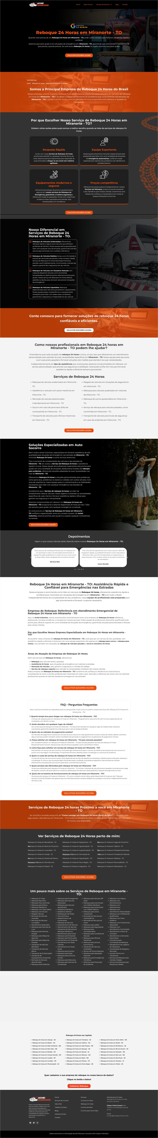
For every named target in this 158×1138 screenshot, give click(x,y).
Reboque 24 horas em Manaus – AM (78, 1055)
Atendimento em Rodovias (67, 940)
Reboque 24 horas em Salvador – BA (113, 1052)
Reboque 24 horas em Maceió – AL (78, 1052)
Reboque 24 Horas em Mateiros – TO (110, 858)
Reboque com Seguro (118, 898)
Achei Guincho (51, 94)
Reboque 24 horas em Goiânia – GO (78, 1043)
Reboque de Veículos (65, 923)
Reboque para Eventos (66, 951)
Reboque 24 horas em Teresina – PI (112, 1061)
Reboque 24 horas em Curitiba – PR (44, 1061)
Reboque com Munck (39, 912)
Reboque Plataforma (39, 907)
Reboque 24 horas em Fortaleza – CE (79, 1040)
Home (78, 4)
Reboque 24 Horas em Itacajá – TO (40, 854)
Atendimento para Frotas (67, 934)
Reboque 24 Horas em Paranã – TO (40, 866)
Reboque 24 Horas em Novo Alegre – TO (77, 862)
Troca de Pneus (63, 916)
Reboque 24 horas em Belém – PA (43, 1043)
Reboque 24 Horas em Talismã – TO (110, 846)
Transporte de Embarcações (41, 953)
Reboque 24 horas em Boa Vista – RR (44, 1049)
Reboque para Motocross (67, 960)
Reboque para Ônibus (39, 905)
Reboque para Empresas (67, 936)
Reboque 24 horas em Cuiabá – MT (44, 1058)
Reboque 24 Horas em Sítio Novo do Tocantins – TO (41, 862)
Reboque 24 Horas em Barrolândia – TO (42, 842)
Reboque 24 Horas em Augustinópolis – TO (78, 850)
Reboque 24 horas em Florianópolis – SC (45, 1064)
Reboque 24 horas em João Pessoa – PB (80, 1046)
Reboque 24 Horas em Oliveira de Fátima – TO (43, 858)
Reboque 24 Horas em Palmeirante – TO (111, 866)
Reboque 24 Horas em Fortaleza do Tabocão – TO (113, 854)
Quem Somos (88, 4)
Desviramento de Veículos (67, 927)
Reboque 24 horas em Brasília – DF (44, 1052)
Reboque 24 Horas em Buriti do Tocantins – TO (43, 846)
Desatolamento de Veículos (68, 925)
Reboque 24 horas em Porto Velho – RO (114, 1040)
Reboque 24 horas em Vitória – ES (112, 1064)
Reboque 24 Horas (38, 83)
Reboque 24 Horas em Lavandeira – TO (42, 850)
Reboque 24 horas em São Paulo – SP (113, 1058)
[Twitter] (33, 1122)
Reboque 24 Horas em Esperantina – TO (77, 842)
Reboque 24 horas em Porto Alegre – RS (80, 1064)
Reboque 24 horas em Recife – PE (112, 1043)
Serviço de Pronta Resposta (94, 951)
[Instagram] (37, 1122)
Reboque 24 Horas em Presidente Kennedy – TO (113, 850)
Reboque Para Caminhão (40, 903)
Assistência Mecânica (65, 909)
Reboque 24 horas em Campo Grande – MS (46, 1055)
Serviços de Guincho (103, 4)
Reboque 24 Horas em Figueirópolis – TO (77, 858)
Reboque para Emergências (68, 898)
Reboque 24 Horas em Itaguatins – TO (76, 866)
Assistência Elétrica (65, 912)
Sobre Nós (58, 1104)
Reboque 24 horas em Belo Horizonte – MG (46, 1046)
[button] (79, 55)
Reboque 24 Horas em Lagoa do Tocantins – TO (113, 842)
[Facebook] (30, 1122)
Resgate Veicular (37, 914)
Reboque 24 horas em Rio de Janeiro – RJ (114, 1049)
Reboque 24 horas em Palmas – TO (78, 1061)
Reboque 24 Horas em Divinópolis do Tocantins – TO (76, 854)
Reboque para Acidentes (40, 964)
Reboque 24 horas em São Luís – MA (113, 1055)
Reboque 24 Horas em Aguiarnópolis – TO (78, 846)
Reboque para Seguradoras (93, 927)
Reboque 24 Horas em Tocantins (56, 83)
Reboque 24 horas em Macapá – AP (78, 1049)
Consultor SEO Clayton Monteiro (97, 1133)
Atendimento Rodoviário (40, 925)
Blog (117, 4)
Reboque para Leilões (91, 925)
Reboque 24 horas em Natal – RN (78, 1058)
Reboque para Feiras (65, 953)
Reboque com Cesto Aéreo (41, 909)
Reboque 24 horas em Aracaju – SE (44, 1040)
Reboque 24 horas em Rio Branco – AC (113, 1046)
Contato (125, 4)
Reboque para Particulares (67, 938)
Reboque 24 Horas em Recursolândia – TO (112, 862)
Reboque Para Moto (38, 901)
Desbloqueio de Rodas (66, 914)
